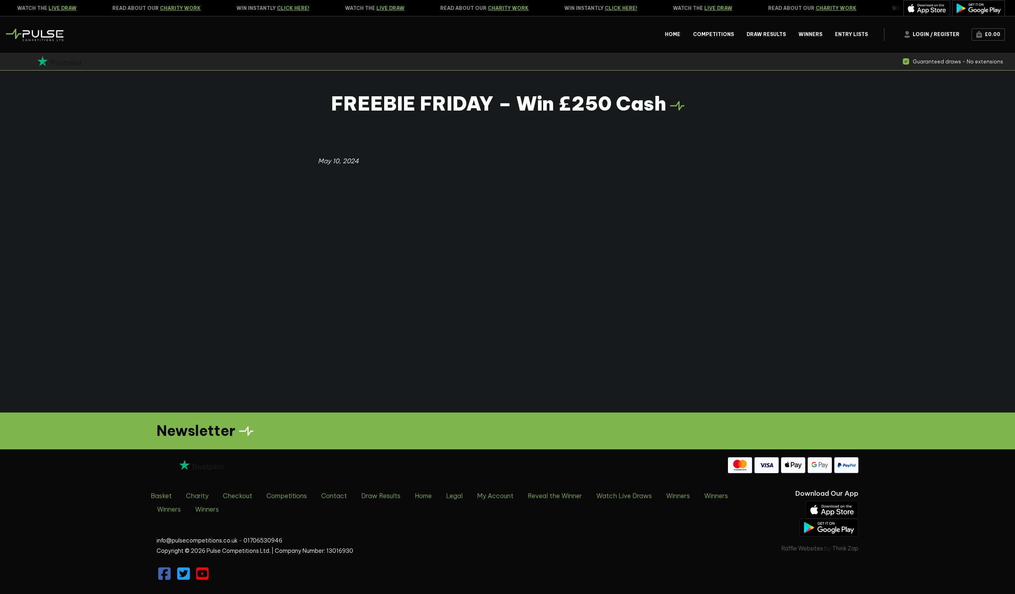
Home (423, 496)
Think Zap (845, 548)
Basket (161, 496)
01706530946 (262, 540)
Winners (678, 496)
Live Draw (56, 8)
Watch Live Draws (624, 496)
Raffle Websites (802, 548)
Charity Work (174, 8)
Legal (454, 496)
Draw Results (380, 496)
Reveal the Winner (555, 496)
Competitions (286, 496)
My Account (495, 496)
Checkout (237, 496)
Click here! (287, 8)
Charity (197, 496)
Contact (334, 496)
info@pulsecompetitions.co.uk (197, 540)
